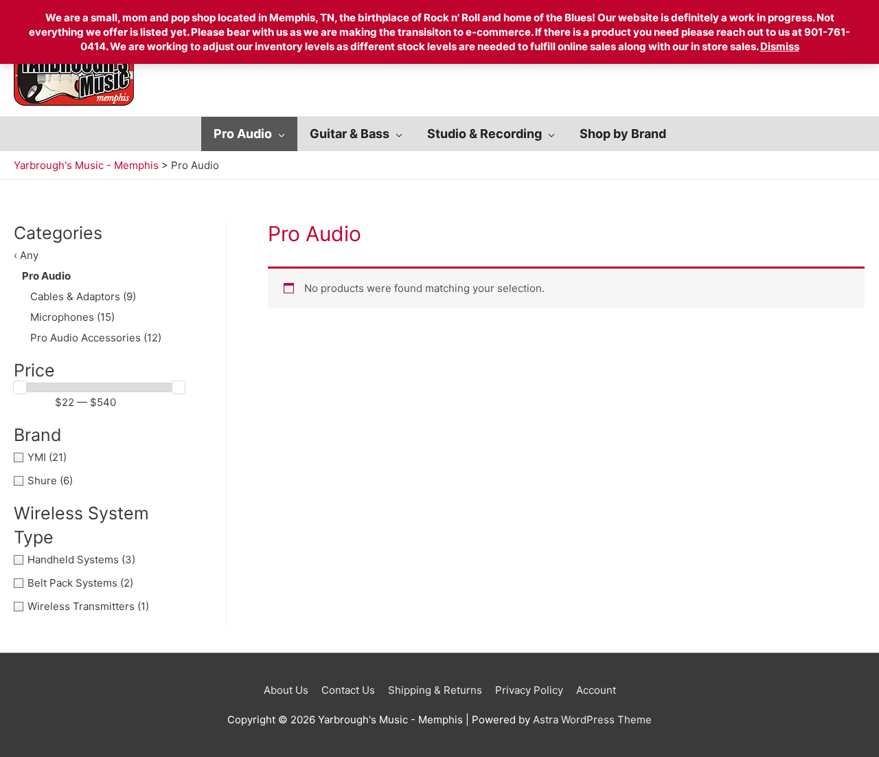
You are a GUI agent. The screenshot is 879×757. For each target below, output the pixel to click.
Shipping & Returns (435, 690)
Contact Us (348, 690)
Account (596, 690)
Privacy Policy (529, 690)
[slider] (20, 387)
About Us (286, 690)
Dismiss (779, 46)
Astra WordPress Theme (592, 719)
